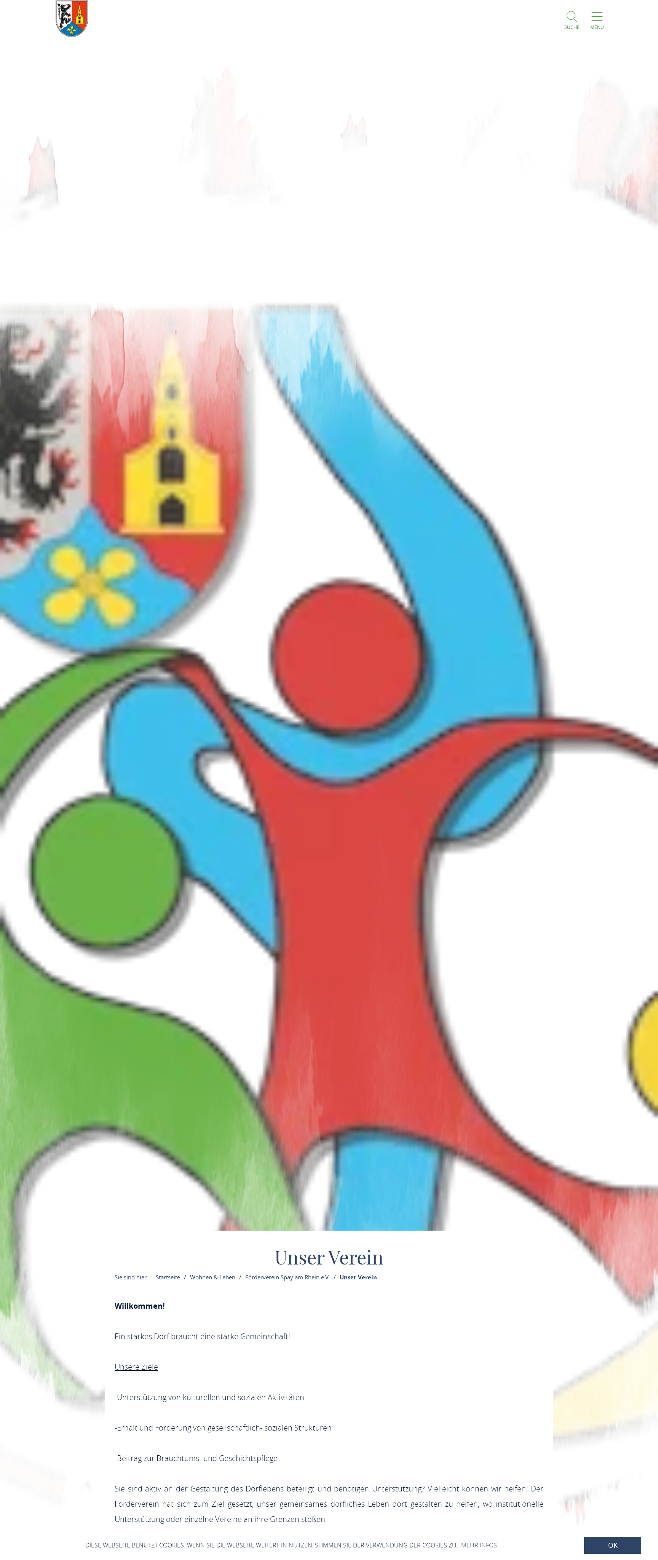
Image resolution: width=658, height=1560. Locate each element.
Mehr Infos (479, 1545)
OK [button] (613, 1545)
